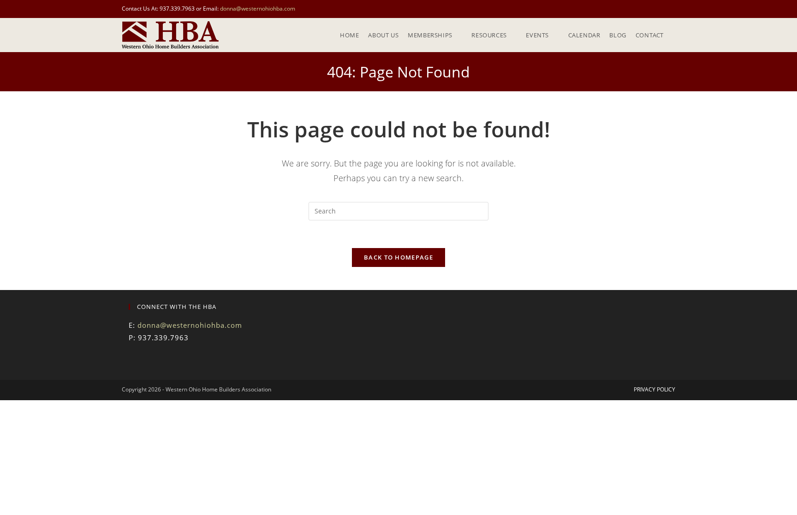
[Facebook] (145, 360)
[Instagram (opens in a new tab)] (671, 8)
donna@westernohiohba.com (257, 8)
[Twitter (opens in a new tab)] (651, 8)
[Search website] (675, 35)
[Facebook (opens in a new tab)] (662, 8)
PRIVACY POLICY (654, 389)
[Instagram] (156, 360)
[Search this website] (398, 210)
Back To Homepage (398, 257)
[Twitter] (134, 360)
